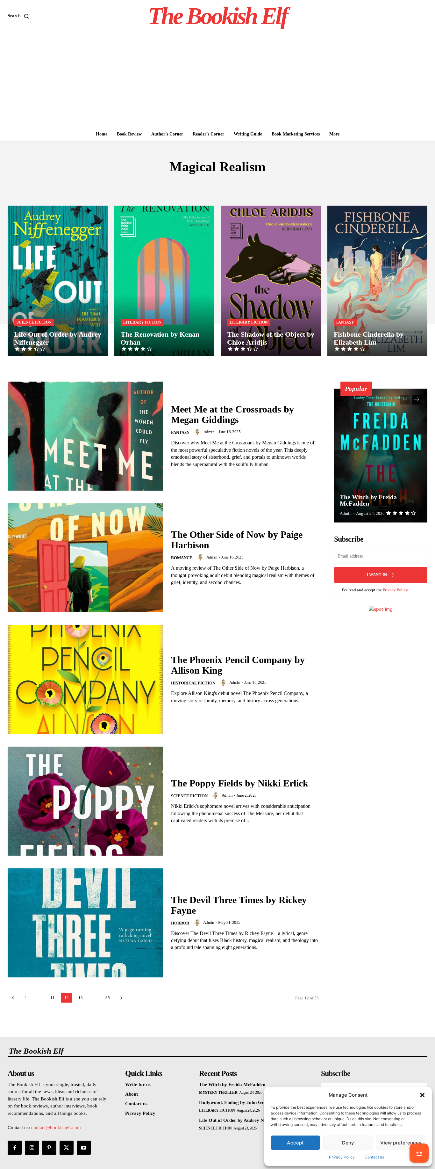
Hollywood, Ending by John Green (235, 1102)
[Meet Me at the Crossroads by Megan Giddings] (85, 436)
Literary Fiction (142, 322)
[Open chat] (419, 1153)
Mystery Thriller (218, 1092)
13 (80, 997)
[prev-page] (13, 998)
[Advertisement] (217, 79)
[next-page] (121, 998)
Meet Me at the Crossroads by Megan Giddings (232, 414)
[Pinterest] (49, 1148)
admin (209, 431)
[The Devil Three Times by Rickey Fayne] (85, 922)
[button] (422, 1095)
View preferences (400, 1143)
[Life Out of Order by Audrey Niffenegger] (58, 281)
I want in (377, 574)
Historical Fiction (193, 683)
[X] (67, 1148)
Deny (348, 1143)
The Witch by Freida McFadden (368, 500)
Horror (180, 923)
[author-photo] (198, 432)
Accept (295, 1143)
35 (107, 997)
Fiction (214, 185)
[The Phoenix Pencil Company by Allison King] (85, 679)
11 (52, 997)
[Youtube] (84, 1148)
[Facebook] (15, 1148)
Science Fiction (34, 322)
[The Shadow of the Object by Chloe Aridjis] (271, 281)
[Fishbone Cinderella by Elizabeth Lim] (377, 281)
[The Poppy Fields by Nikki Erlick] (85, 801)
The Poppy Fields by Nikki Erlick (239, 783)
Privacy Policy (342, 1157)
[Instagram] (32, 1148)
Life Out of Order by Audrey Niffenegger (242, 1120)
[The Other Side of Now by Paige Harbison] (85, 557)
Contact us (374, 1157)
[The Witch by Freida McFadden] (381, 455)
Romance (181, 557)
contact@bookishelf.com (56, 1127)
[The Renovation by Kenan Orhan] (164, 281)
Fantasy (345, 322)
